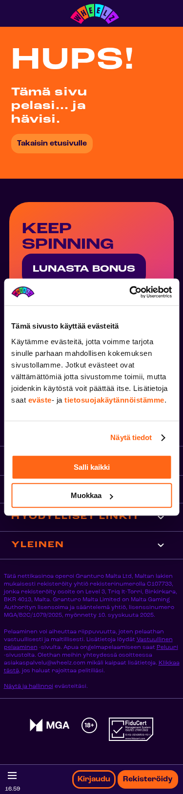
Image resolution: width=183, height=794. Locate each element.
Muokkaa (86, 495)
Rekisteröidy (148, 779)
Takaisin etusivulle (52, 144)
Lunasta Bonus (84, 269)
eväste (40, 400)
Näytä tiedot (131, 437)
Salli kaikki (92, 467)
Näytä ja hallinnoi (28, 686)
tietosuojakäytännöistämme (114, 400)
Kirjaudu (94, 779)
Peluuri (167, 647)
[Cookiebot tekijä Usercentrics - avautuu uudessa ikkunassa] (130, 292)
